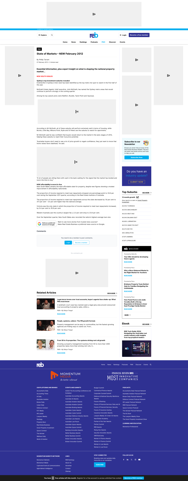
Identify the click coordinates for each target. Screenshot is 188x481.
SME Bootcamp (99, 435)
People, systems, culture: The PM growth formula (76, 321)
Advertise (68, 465)
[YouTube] (139, 460)
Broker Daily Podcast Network (132, 396)
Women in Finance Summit (102, 441)
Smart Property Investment (45, 428)
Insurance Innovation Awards (103, 413)
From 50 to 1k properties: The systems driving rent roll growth (81, 340)
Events (122, 42)
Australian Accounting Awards (74, 396)
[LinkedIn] (128, 460)
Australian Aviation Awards (73, 401)
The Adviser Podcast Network (132, 411)
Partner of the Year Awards (102, 421)
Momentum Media (42, 463)
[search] (150, 364)
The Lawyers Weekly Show (131, 416)
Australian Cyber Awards (73, 410)
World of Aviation (42, 439)
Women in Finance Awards (102, 438)
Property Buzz (41, 422)
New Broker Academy (101, 418)
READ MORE (61, 314)
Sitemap (68, 471)
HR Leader (40, 413)
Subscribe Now (136, 157)
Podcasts (94, 42)
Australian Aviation (42, 399)
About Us (68, 463)
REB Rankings (69, 460)
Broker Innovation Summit (73, 441)
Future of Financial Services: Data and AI (107, 404)
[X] (131, 460)
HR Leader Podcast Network (132, 402)
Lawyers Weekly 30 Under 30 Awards (106, 416)
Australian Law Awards (72, 419)
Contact (67, 468)
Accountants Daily (42, 391)
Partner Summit (99, 424)
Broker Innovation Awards (73, 438)
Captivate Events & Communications (48, 465)
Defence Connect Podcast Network (134, 399)
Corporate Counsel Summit (102, 393)
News (73, 42)
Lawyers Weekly (42, 416)
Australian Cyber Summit (73, 413)
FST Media (40, 411)
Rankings (83, 42)
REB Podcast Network (130, 405)
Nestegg (39, 419)
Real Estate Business (43, 425)
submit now (136, 182)
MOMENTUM (48, 29)
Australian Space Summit (73, 427)
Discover (112, 42)
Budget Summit (99, 388)
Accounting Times (42, 393)
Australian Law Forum (72, 421)
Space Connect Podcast (130, 408)
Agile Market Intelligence (44, 468)
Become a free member (139, 35)
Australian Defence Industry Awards (76, 416)
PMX (103, 42)
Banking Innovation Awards (74, 430)
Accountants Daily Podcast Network (134, 391)
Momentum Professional (130, 426)
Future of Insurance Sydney (103, 410)
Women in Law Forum (101, 447)
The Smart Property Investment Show (135, 419)
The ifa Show (127, 413)
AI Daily (39, 396)
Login (124, 35)
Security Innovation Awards (102, 433)
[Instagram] (135, 460)
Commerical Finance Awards (103, 390)
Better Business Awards (72, 433)
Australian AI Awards (71, 399)
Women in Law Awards (101, 444)
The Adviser (40, 433)
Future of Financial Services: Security (106, 407)
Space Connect (42, 430)
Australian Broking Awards (73, 407)
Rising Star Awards (100, 430)
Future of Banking (99, 401)
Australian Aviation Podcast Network (134, 393)
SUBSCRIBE (100, 464)
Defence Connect (42, 408)
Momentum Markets (43, 460)
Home (65, 42)
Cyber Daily (40, 405)
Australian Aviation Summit (73, 404)
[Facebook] (124, 460)
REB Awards (98, 427)
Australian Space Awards (73, 424)
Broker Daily (40, 402)
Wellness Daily (41, 436)
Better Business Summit (72, 436)
